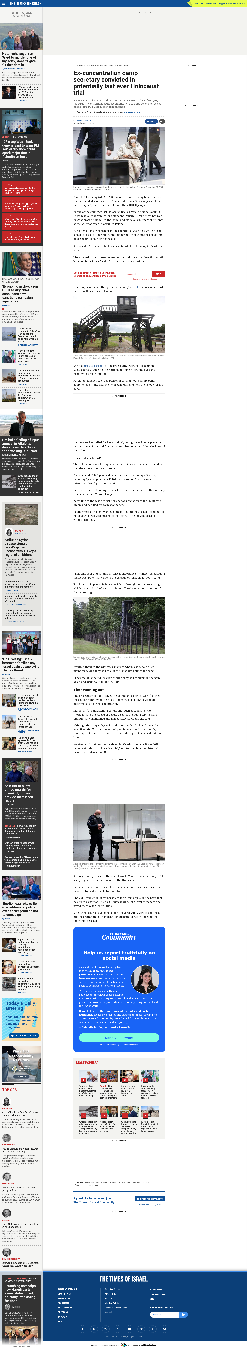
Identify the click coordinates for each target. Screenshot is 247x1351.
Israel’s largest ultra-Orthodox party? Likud (18, 1189)
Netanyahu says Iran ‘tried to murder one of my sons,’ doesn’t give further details (19, 59)
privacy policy (110, 1294)
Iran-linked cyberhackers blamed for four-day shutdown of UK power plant (29, 395)
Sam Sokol (24, 492)
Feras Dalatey (12, 590)
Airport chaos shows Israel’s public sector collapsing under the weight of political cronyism (109, 1092)
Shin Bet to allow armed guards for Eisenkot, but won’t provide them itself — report (21, 793)
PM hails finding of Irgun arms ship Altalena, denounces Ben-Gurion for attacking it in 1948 (21, 445)
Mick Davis (6, 1220)
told (137, 287)
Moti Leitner (7, 1108)
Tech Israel (63, 1303)
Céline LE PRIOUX (83, 120)
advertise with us (112, 1303)
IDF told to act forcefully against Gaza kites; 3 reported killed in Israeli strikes (149, 1126)
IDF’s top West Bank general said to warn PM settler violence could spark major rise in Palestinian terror (20, 149)
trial (128, 1182)
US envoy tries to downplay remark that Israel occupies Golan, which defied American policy (128, 1127)
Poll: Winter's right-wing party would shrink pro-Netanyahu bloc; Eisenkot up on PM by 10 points (21, 206)
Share (153, 121)
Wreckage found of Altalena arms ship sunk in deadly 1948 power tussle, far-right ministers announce (88, 1127)
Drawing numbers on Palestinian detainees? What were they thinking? (20, 1265)
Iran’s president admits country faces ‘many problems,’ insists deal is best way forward (149, 1092)
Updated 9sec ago (19, 137)
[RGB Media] (125, 1345)
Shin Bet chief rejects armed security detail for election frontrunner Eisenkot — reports (21, 845)
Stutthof (145, 1182)
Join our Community (205, 3)
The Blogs (63, 1312)
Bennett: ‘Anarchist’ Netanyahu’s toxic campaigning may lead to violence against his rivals (21, 860)
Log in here (157, 1204)
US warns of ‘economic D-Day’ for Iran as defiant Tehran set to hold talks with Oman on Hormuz (29, 335)
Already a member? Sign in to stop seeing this (119, 1044)
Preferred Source (132, 112)
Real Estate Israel (67, 1308)
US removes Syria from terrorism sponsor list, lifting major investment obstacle (20, 584)
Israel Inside (64, 1298)
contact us (109, 1312)
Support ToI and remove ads (232, 3)
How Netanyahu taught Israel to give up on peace (20, 1225)
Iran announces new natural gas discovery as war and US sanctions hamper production (29, 375)
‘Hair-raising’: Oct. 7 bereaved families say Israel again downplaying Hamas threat (21, 664)
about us (108, 1298)
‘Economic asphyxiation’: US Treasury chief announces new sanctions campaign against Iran (20, 294)
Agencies (7, 305)
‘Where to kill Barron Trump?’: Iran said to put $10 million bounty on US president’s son (28, 92)
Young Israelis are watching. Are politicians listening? (20, 1150)
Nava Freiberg (12, 605)
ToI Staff (21, 69)
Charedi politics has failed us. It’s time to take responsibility (20, 1114)
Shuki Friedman (8, 1184)
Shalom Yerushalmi (12, 837)
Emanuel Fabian (26, 709)
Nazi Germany (119, 1182)
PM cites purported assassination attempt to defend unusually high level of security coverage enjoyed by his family (21, 76)
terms (155, 279)
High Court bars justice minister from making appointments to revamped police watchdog (29, 946)
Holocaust (136, 1182)
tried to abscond (93, 365)
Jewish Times (89, 1182)
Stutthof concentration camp (86, 1185)
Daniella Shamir (8, 1145)
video (60, 1321)
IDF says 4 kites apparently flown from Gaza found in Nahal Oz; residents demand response (28, 742)
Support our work (119, 1038)
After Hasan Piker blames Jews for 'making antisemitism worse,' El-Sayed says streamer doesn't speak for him (21, 223)
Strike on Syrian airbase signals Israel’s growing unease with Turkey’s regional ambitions (20, 547)
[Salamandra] (148, 1345)
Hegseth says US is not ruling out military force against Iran (20, 238)
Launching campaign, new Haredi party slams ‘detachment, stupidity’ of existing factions (21, 1293)
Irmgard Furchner (104, 1182)
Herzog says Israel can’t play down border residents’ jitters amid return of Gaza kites (29, 700)
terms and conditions (114, 1289)
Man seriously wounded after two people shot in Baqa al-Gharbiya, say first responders (20, 190)
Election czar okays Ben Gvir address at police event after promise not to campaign (20, 909)
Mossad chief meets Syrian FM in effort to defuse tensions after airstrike (109, 1126)
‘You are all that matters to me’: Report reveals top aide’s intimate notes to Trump (87, 1091)
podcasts (62, 1317)
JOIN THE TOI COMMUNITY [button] (150, 1199)
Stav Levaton (9, 69)
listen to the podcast (25, 1036)
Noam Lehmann (10, 455)
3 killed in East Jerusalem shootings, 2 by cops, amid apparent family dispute (29, 983)
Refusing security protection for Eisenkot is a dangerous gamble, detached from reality (20, 830)
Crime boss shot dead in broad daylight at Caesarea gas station (128, 1091)
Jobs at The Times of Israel (116, 1308)
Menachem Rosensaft (11, 1259)
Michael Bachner (13, 866)
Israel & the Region (67, 1289)
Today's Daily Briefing (20, 1006)
